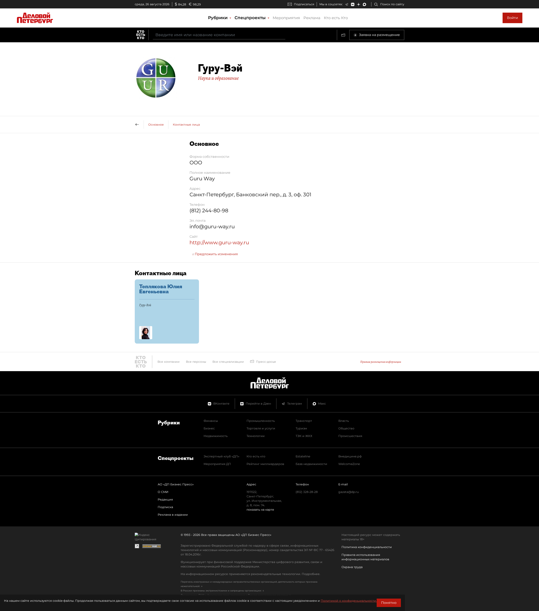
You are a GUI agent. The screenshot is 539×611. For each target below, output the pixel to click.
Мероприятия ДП (217, 464)
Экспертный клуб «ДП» (221, 456)
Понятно (388, 603)
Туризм (301, 428)
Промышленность (261, 421)
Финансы (211, 421)
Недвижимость (216, 436)
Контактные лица (186, 124)
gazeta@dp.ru (348, 492)
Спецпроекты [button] (251, 17)
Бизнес (209, 428)
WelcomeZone (349, 464)
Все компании (168, 362)
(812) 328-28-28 (307, 492)
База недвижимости (311, 464)
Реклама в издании (173, 515)
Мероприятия (286, 18)
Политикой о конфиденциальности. (349, 601)
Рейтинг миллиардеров (265, 464)
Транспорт (304, 421)
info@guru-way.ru (212, 226)
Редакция (165, 499)
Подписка (165, 507)
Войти (512, 18)
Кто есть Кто (336, 18)
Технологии (256, 436)
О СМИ (163, 492)
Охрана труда (352, 567)
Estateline (303, 456)
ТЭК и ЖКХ (304, 436)
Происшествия (350, 436)
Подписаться (304, 4)
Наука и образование (218, 78)
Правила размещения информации (380, 362)
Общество (346, 428)
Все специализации (228, 362)
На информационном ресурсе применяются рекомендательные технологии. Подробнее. (250, 574)
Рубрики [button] (218, 17)
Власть (343, 421)
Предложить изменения (216, 254)
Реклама (311, 18)
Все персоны (196, 362)
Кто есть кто (256, 456)
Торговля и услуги (261, 428)
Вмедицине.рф (350, 456)
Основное (156, 124)
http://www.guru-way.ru (219, 242)
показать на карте (260, 509)
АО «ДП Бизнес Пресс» (176, 484)
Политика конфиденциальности (367, 547)
